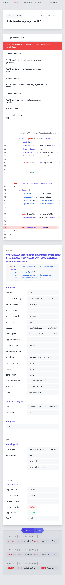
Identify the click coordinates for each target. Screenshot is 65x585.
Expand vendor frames (16, 38)
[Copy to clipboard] (56, 266)
